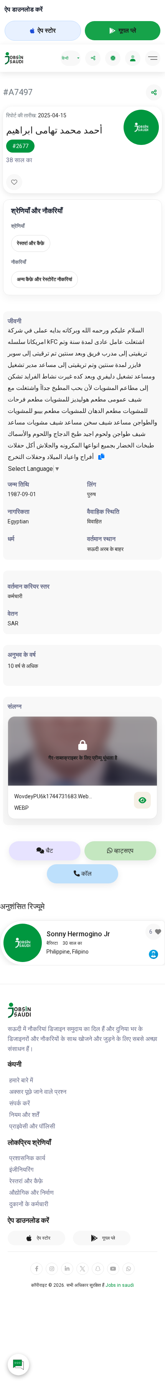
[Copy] (101, 457)
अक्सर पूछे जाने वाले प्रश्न (37, 1091)
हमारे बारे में (21, 1080)
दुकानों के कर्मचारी (28, 1204)
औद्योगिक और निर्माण (31, 1192)
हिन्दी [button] (65, 58)
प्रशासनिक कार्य (27, 1158)
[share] (92, 58)
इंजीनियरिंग (21, 1169)
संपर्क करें (19, 1103)
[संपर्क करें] (18, 1364)
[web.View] (142, 800)
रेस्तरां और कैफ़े (26, 1181)
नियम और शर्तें (24, 1114)
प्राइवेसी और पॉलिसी (32, 1126)
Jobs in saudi (120, 1285)
